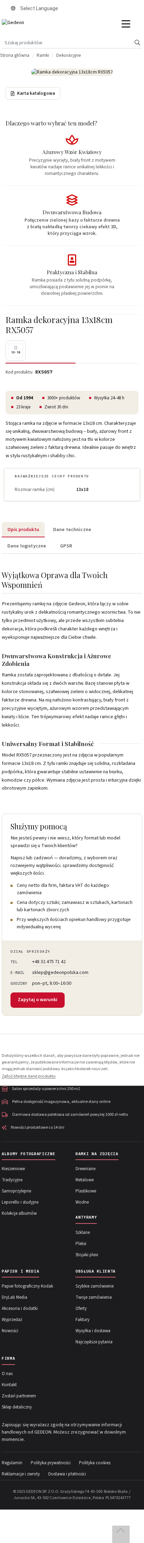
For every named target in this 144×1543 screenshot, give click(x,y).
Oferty (81, 1308)
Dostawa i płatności (67, 1474)
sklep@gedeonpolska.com (60, 972)
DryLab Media (14, 1297)
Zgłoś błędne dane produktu (29, 1076)
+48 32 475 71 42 (49, 961)
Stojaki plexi (86, 1255)
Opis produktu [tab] (23, 529)
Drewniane (85, 1169)
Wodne (82, 1202)
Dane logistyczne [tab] (26, 546)
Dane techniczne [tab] (72, 529)
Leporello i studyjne (20, 1202)
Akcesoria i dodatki (20, 1308)
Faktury (82, 1319)
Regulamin (12, 1463)
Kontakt (9, 1385)
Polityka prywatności (51, 1463)
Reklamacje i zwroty (21, 1474)
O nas (7, 1374)
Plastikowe (85, 1191)
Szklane (82, 1232)
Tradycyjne (12, 1180)
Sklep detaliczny (17, 1407)
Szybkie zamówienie (94, 1286)
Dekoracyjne (68, 55)
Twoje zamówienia (93, 1297)
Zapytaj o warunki (37, 999)
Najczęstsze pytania (94, 1342)
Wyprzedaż (12, 1319)
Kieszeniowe (13, 1169)
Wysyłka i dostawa (92, 1331)
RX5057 (44, 372)
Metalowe (84, 1180)
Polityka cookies (94, 1463)
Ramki (43, 55)
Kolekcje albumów (19, 1213)
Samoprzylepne (16, 1191)
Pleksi (80, 1244)
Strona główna (14, 55)
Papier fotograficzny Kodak (27, 1286)
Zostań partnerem (19, 1396)
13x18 (82, 489)
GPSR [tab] (66, 546)
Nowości (10, 1331)
